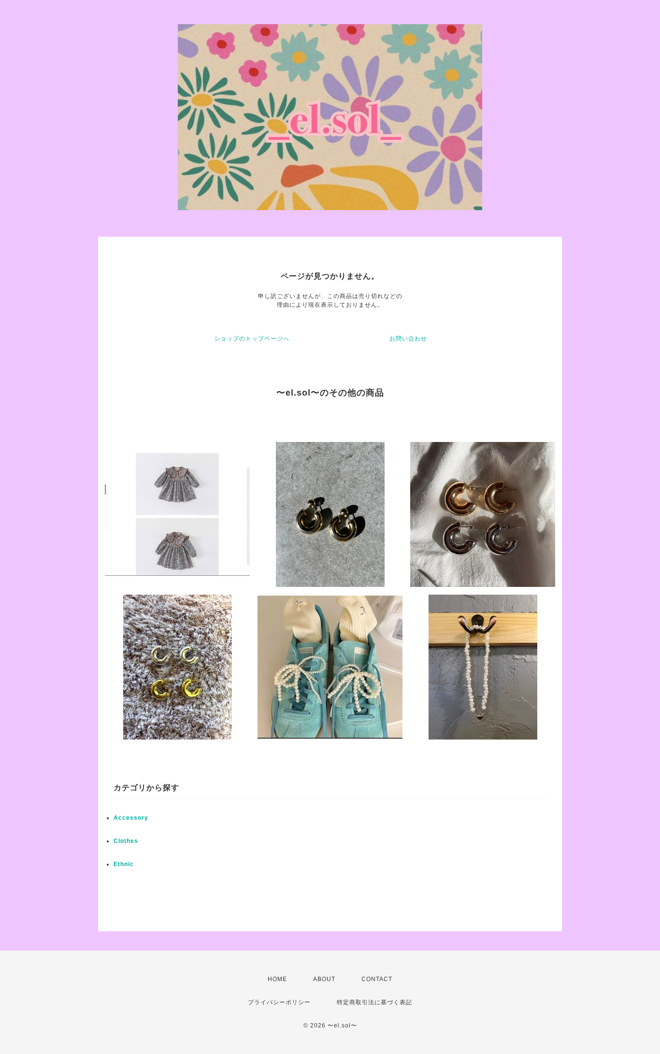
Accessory (131, 817)
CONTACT (376, 979)
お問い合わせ (408, 338)
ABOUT (324, 979)
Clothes (126, 841)
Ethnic (124, 864)
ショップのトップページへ (251, 338)
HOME (277, 979)
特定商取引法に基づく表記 (374, 1002)
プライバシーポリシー (279, 1002)
